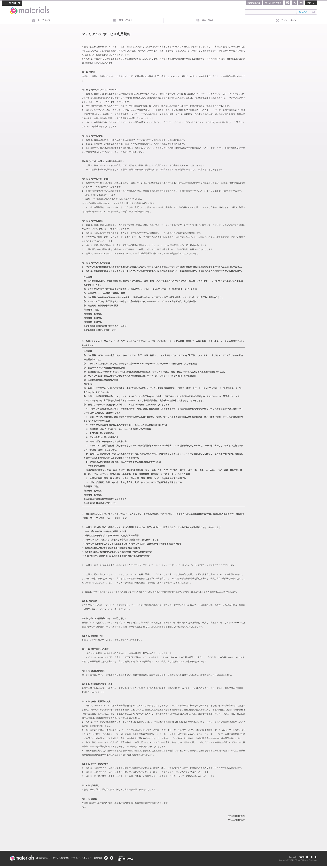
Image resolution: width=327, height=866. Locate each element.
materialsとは (253, 3)
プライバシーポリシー (81, 858)
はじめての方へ (43, 858)
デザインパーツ (286, 20)
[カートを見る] (287, 3)
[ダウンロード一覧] (294, 3)
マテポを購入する (273, 3)
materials (14, 8)
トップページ (41, 20)
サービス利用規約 (61, 858)
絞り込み (303, 12)
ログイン (311, 3)
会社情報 (98, 858)
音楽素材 (204, 20)
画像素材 (123, 20)
